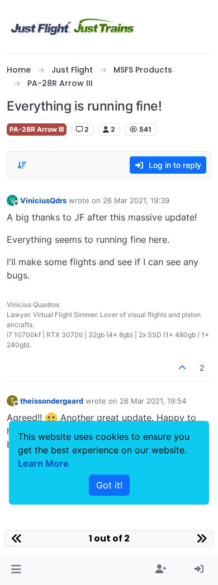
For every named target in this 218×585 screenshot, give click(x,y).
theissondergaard (51, 400)
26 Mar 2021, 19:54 (153, 400)
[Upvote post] (183, 367)
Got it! (109, 485)
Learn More (43, 463)
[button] (15, 569)
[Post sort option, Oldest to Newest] (22, 165)
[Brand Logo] (73, 26)
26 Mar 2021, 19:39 (136, 200)
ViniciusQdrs (43, 200)
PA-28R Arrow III (37, 129)
